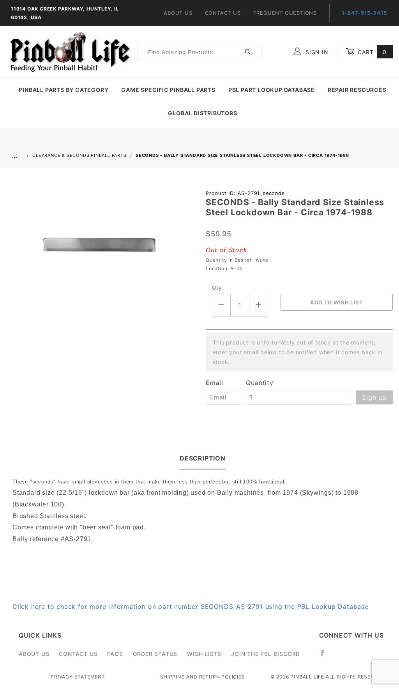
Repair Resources (357, 89)
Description (203, 458)
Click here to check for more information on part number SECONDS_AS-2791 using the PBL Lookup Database (190, 606)
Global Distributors (202, 113)
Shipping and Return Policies (202, 677)
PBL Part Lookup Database (271, 89)
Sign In (316, 52)
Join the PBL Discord (265, 653)
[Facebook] (325, 656)
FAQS (115, 653)
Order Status (155, 653)
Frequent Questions (285, 13)
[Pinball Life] (68, 51)
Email (214, 383)
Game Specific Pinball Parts (168, 89)
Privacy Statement (78, 677)
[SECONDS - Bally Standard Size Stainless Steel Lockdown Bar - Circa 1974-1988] (99, 249)
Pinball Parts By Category (63, 89)
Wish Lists (204, 653)
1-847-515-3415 (364, 13)
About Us (178, 13)
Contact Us (223, 13)
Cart (371, 52)
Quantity (259, 383)
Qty (217, 288)
